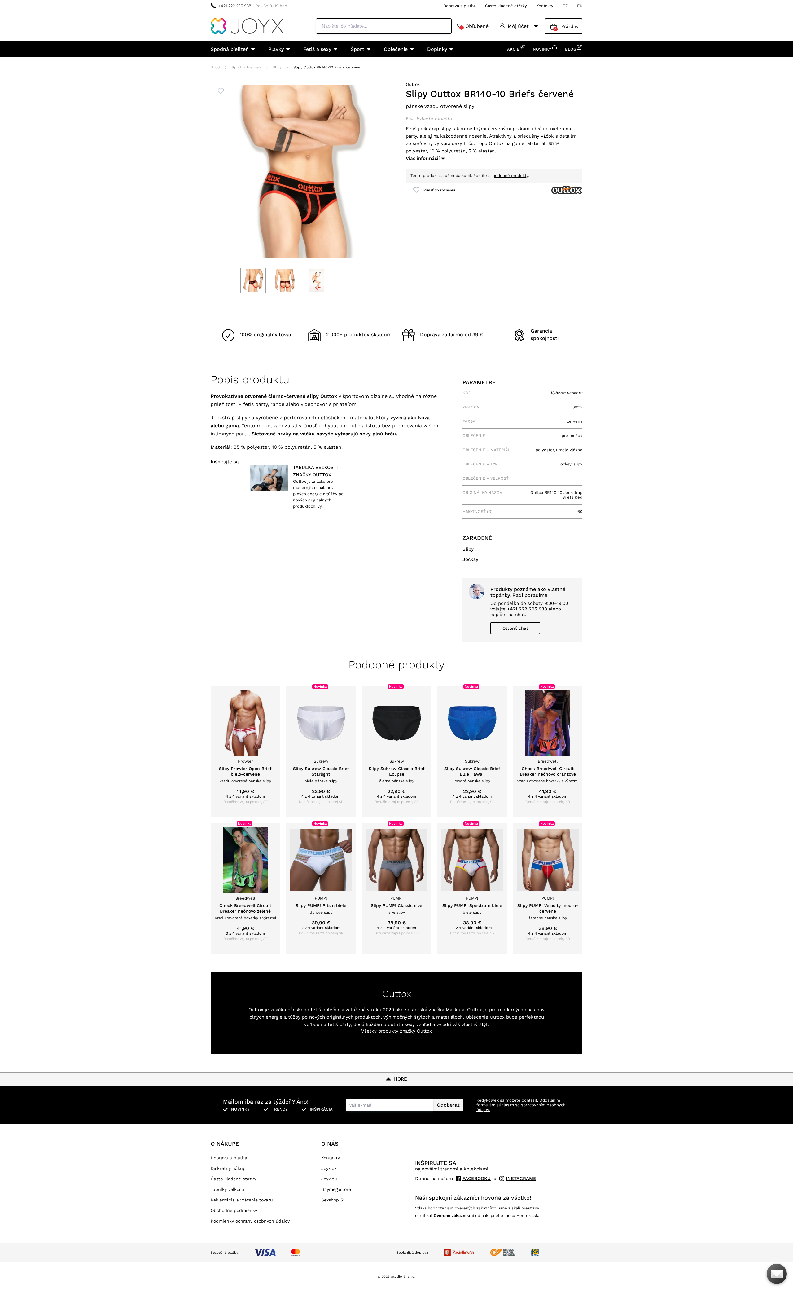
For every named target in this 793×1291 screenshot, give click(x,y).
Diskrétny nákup (228, 1168)
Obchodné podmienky (234, 1210)
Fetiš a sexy (317, 49)
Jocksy (470, 559)
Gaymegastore (336, 1189)
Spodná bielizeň (230, 49)
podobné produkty (510, 175)
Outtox (413, 84)
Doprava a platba (459, 5)
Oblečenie (396, 49)
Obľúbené (475, 26)
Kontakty (544, 5)
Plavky (276, 49)
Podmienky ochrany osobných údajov (250, 1220)
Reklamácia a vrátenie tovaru (242, 1199)
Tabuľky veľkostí (227, 1189)
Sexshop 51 (332, 1199)
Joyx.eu (329, 1178)
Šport (357, 49)
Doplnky (437, 49)
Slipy (277, 67)
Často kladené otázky (506, 5)
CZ (565, 5)
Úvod (215, 67)
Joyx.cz (328, 1168)
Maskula (455, 1009)
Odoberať (448, 1105)
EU (579, 5)
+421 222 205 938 (234, 5)
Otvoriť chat (515, 628)
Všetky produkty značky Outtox (396, 1031)
